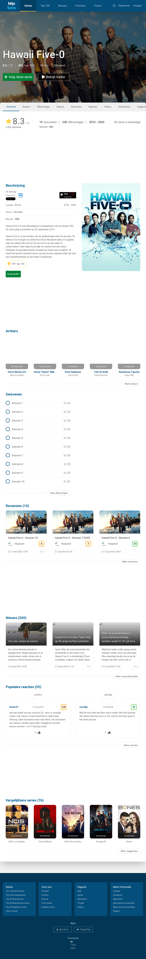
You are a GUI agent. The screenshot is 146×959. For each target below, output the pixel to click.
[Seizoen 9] (38, 473)
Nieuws (62, 5)
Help (79, 891)
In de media (46, 903)
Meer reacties (131, 745)
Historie (44, 899)
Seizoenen (14, 394)
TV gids (80, 903)
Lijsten (80, 895)
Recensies (76, 106)
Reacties (93, 106)
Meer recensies (130, 561)
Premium (80, 5)
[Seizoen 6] (38, 446)
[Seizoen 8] (38, 464)
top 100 (20, 263)
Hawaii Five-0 (34, 54)
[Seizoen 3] (38, 420)
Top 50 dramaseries (15, 899)
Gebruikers (82, 899)
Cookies (116, 891)
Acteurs (26, 106)
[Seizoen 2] (38, 412)
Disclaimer (117, 895)
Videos (107, 106)
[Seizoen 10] (38, 481)
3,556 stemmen (13, 127)
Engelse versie (47, 907)
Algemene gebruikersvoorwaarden (124, 901)
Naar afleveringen (59, 493)
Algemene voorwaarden (124, 907)
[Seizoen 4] (38, 429)
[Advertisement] (73, 152)
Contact (45, 891)
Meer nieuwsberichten (127, 676)
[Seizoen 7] (38, 455)
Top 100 (45, 5)
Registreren (124, 5)
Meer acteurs (131, 383)
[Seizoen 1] (38, 403)
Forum (98, 5)
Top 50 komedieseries (16, 895)
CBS (51, 127)
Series (28, 5)
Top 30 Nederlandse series (18, 903)
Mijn (11, 5)
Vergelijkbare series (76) (25, 800)
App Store (63, 929)
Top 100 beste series (15, 891)
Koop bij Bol (13, 274)
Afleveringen (43, 106)
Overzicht (11, 106)
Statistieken (124, 106)
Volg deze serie (20, 77)
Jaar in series (12, 911)
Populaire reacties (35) (23, 687)
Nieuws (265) (16, 618)
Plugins (116, 911)
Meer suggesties (129, 851)
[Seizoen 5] (38, 438)
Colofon (45, 895)
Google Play (85, 929)
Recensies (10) (17, 506)
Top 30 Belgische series (16, 907)
